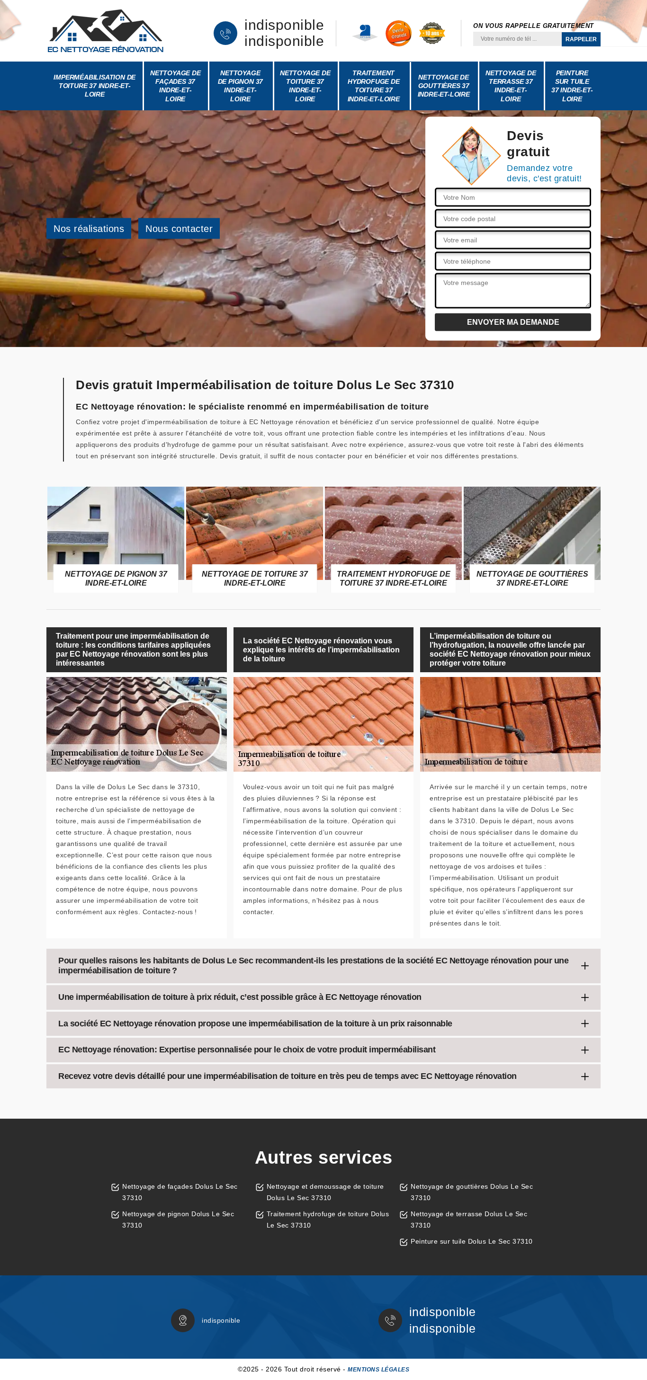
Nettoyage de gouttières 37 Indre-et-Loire (444, 85)
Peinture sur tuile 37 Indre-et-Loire (572, 86)
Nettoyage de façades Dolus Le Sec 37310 (180, 1192)
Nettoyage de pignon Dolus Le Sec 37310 (178, 1219)
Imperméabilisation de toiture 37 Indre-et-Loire (94, 85)
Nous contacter (179, 228)
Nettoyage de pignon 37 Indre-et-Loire (240, 86)
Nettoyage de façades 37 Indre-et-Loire (175, 86)
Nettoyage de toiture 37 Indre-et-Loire (305, 86)
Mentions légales (378, 1369)
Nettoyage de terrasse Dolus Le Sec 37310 (469, 1219)
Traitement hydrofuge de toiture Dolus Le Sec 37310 (328, 1219)
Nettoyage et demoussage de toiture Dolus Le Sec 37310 (325, 1192)
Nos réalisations (89, 228)
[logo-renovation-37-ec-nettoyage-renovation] (105, 31)
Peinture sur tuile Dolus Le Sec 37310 (472, 1241)
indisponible (284, 25)
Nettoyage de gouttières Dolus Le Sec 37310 (472, 1192)
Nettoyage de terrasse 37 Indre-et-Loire (510, 86)
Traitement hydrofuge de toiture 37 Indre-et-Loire (374, 86)
